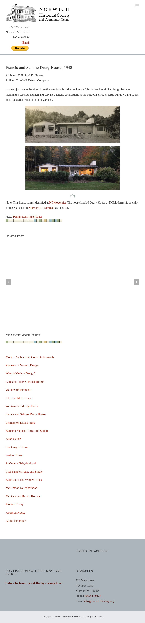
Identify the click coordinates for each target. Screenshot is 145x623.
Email (25, 42)
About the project (16, 520)
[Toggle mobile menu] (137, 6)
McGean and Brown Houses (23, 496)
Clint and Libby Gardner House (25, 381)
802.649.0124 (93, 595)
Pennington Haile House (27, 216)
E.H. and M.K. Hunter (19, 398)
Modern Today (14, 504)
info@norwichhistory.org (99, 601)
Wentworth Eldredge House (22, 406)
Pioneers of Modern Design (22, 365)
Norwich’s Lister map (41, 207)
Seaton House (14, 455)
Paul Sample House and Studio (24, 471)
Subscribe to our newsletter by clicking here (34, 583)
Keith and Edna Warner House (24, 479)
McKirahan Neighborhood (21, 487)
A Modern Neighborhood (21, 463)
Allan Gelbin (13, 438)
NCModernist (57, 202)
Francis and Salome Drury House (26, 414)
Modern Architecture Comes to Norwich (30, 357)
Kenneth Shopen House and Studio (27, 430)
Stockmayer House (17, 447)
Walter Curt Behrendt (18, 389)
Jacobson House (15, 512)
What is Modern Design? (20, 373)
